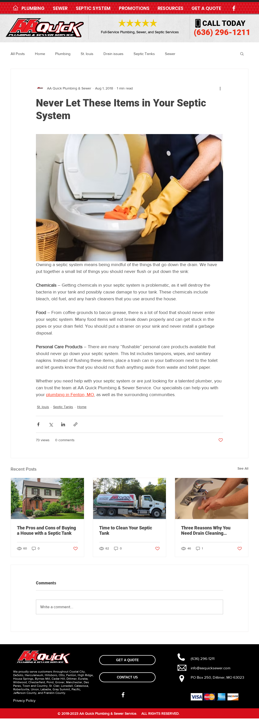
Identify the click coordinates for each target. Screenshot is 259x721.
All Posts (18, 53)
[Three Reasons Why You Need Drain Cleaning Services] (211, 498)
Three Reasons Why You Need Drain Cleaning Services (205, 530)
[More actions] (220, 88)
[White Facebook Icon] (233, 8)
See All (243, 468)
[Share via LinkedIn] (63, 424)
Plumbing (63, 53)
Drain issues (113, 53)
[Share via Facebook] (38, 424)
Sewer (170, 53)
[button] (33, 8)
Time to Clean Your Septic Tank (125, 530)
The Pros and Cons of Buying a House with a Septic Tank (46, 530)
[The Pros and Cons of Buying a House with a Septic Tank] (47, 498)
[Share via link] (75, 424)
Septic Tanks (144, 53)
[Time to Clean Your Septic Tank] (129, 498)
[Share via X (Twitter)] (50, 424)
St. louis (87, 53)
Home (40, 53)
